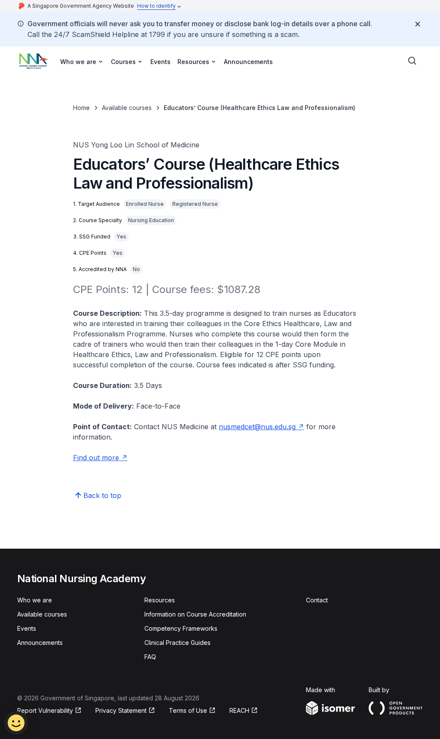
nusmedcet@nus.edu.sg (261, 426)
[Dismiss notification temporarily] (417, 24)
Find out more (100, 457)
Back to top (102, 495)
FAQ (150, 656)
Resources (159, 600)
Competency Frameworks (180, 628)
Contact (317, 600)
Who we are (34, 600)
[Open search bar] (412, 61)
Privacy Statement (122, 711)
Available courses (127, 107)
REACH (243, 711)
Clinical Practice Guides (177, 642)
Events (160, 61)
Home (81, 107)
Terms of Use (192, 711)
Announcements (248, 61)
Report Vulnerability (45, 711)
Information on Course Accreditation (195, 614)
